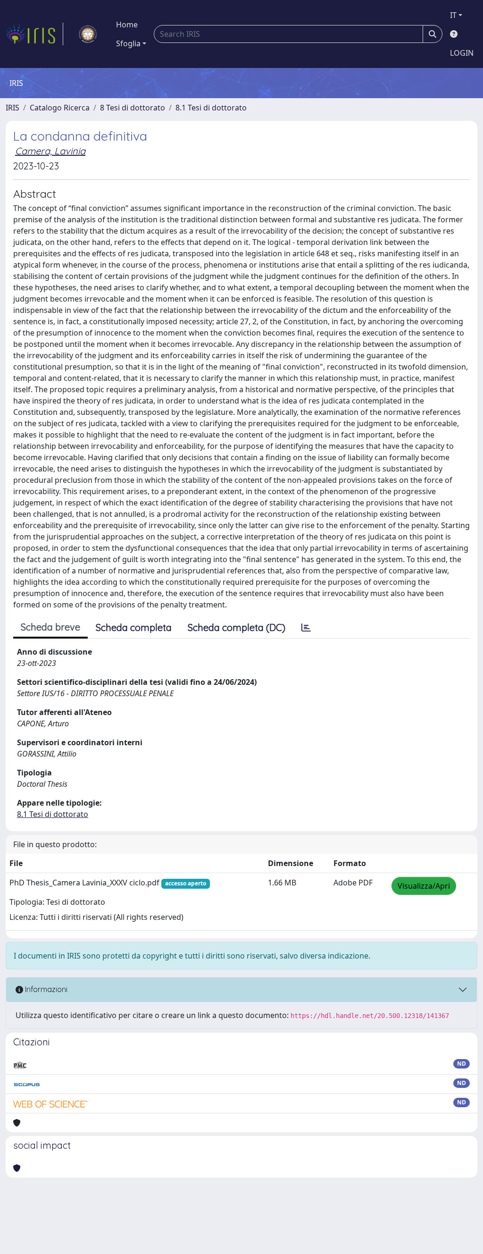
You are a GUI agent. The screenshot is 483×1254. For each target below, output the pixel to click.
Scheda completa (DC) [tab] (236, 627)
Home (127, 24)
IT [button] (453, 15)
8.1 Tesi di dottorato (211, 107)
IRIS (12, 107)
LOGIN (462, 53)
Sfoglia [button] (128, 43)
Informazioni (45, 989)
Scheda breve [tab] (50, 627)
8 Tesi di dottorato (132, 107)
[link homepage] (34, 34)
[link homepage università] (88, 34)
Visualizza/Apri (424, 886)
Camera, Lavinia (50, 151)
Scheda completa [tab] (134, 627)
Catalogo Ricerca (60, 107)
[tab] (306, 628)
